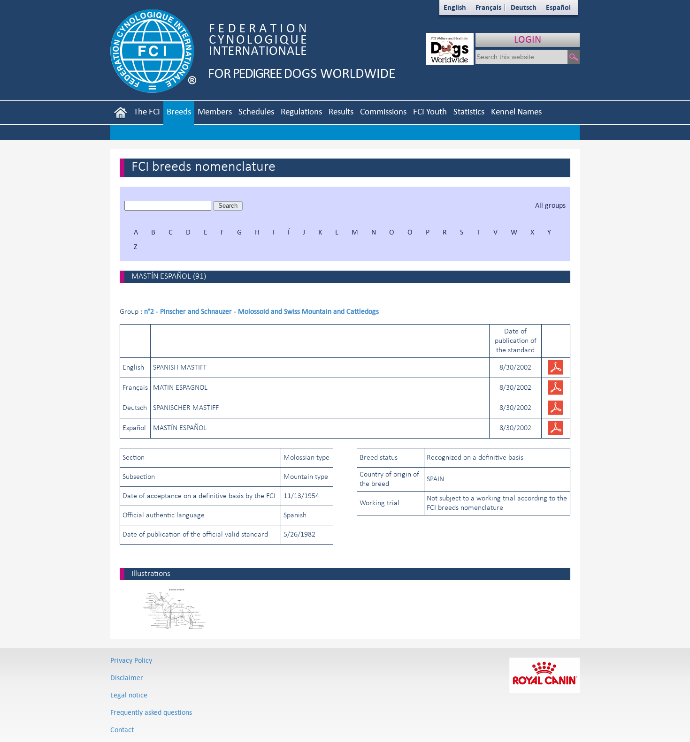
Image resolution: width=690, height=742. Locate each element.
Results (341, 111)
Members (215, 111)
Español (558, 7)
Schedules (256, 111)
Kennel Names (516, 111)
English (455, 7)
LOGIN (527, 39)
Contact (122, 729)
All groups (550, 205)
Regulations (301, 111)
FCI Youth (430, 111)
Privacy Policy (131, 660)
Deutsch (524, 7)
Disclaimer (126, 677)
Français (488, 7)
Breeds (179, 111)
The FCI (147, 111)
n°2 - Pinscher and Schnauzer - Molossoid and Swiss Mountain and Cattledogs (261, 311)
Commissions (383, 111)
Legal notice (128, 694)
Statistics (468, 111)
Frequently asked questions (151, 712)
